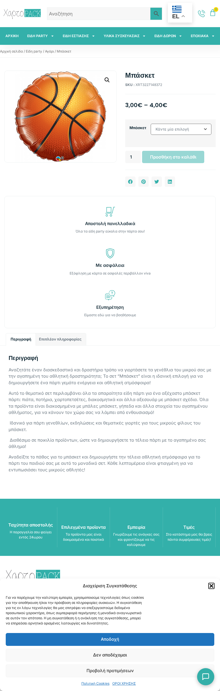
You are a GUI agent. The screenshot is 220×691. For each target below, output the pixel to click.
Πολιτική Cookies (95, 683)
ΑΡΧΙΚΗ (12, 36)
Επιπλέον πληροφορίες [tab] (60, 339)
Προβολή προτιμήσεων (110, 670)
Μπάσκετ (137, 127)
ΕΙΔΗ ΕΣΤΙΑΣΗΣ (76, 36)
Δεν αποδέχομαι (110, 655)
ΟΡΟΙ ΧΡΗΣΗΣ (124, 683)
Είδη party (34, 51)
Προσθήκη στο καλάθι (173, 157)
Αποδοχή (110, 639)
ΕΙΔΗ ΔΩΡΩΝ (165, 36)
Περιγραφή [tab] (21, 339)
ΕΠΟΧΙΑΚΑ (200, 36)
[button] (211, 586)
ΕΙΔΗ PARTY (37, 36)
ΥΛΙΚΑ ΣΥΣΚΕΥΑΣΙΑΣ (122, 36)
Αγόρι (49, 51)
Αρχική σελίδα (11, 51)
